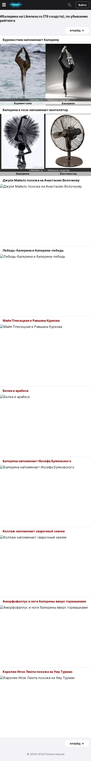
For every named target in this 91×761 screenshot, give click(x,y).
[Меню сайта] (11, 5)
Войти (82, 5)
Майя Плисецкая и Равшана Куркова (31, 320)
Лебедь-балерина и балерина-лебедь (33, 250)
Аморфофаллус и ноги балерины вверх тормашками (44, 601)
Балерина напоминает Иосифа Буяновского (37, 461)
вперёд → (77, 30)
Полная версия (54, 754)
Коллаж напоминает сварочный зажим (34, 531)
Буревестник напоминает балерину (31, 40)
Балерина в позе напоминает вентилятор (35, 110)
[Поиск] (69, 5)
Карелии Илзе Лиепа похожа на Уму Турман (37, 671)
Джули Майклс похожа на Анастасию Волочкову (41, 180)
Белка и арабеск (15, 390)
